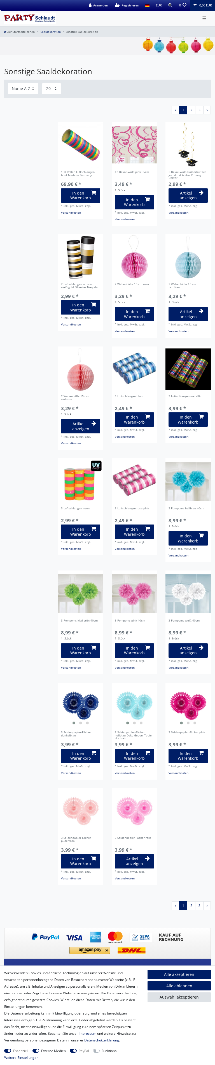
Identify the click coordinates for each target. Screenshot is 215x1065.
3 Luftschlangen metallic (185, 396)
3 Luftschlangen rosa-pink (132, 508)
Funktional (110, 1050)
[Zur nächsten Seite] (207, 110)
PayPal (84, 1050)
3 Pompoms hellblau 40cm (186, 508)
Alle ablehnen (179, 985)
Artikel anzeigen (188, 195)
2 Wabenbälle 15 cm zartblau (182, 286)
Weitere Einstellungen (21, 1057)
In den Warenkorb (80, 195)
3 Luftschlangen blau (128, 396)
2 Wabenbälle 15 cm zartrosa (74, 398)
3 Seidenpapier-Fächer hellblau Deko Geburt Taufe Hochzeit (133, 735)
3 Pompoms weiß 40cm (184, 620)
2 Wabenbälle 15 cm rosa (132, 284)
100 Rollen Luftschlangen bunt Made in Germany (78, 174)
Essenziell (21, 1050)
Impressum (87, 1033)
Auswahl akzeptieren (179, 997)
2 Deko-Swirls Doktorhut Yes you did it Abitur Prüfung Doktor (187, 175)
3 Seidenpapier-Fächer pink (187, 732)
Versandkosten (71, 212)
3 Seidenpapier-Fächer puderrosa (76, 840)
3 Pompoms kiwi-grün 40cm (79, 620)
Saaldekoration (50, 32)
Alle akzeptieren (179, 974)
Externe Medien (53, 1050)
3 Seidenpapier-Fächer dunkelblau (76, 734)
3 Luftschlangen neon (75, 508)
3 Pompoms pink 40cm (130, 620)
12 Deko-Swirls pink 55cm (132, 172)
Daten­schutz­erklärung (101, 1040)
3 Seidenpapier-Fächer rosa (133, 838)
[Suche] (170, 5)
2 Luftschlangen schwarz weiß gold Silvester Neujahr (79, 286)
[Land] (147, 5)
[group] (80, 705)
